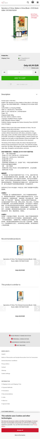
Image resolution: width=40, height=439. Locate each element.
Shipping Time (5, 58)
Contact (3, 367)
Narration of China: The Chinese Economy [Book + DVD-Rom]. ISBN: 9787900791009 (20, 260)
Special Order (6, 404)
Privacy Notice (5, 364)
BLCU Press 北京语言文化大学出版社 (34, 15)
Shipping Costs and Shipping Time (11, 384)
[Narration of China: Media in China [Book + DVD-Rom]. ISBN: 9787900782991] (20, 27)
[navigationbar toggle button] (37, 2)
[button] (4, 72)
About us (4, 400)
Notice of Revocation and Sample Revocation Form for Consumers (19, 357)
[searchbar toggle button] (27, 2)
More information (20, 435)
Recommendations (7, 394)
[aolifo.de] (4, 2)
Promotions (5, 390)
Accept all (20, 430)
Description (5, 94)
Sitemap (3, 370)
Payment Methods (7, 387)
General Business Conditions (9, 360)
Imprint (3, 354)
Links (3, 397)
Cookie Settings (5, 373)
